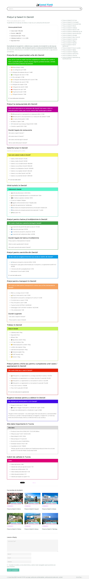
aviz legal (28, 577)
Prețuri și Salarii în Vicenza (69, 55)
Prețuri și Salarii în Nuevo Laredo (71, 48)
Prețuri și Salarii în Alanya (31, 529)
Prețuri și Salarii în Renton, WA (70, 29)
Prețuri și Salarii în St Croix (69, 20)
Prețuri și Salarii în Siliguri (69, 41)
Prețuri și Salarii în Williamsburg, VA (72, 31)
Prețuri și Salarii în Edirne (14, 509)
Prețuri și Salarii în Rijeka (69, 50)
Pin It (34, 483)
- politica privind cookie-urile (51, 577)
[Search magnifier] (80, 9)
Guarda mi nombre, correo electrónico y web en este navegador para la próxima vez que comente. (31, 565)
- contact (60, 577)
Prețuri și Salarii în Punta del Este (71, 24)
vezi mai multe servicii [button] (15, 275)
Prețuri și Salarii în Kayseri (31, 509)
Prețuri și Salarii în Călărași (69, 28)
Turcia (10, 506)
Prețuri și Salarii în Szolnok (69, 39)
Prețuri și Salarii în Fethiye (14, 529)
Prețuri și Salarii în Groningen (70, 22)
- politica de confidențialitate (37, 577)
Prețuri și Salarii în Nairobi (69, 43)
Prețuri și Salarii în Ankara (49, 509)
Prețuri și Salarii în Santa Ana (70, 53)
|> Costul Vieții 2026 (11, 577)
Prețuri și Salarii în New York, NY (71, 37)
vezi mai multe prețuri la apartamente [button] (19, 391)
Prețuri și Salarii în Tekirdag (49, 529)
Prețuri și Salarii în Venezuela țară (71, 33)
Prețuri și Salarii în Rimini (69, 26)
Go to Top (78, 577)
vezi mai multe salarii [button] (15, 179)
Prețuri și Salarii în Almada (69, 35)
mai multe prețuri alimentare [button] (17, 98)
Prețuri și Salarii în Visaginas (70, 51)
